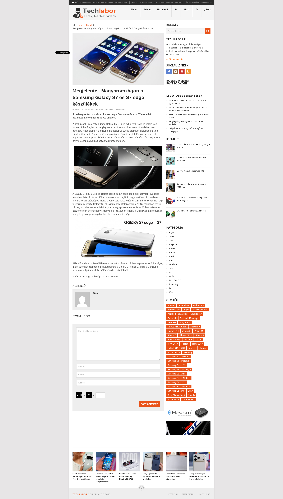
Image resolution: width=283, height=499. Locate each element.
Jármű (171, 236)
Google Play (185, 322)
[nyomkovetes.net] (188, 419)
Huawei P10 (173, 331)
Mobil (134, 9)
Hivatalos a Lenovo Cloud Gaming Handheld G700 (145, 2)
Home (80, 25)
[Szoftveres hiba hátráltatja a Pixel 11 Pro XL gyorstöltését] (83, 461)
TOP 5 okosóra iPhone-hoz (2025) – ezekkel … (193, 146)
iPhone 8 (200, 335)
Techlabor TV (175, 280)
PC (176, 9)
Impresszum (188, 494)
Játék (208, 9)
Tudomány (173, 284)
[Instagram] (175, 71)
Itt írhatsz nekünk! (174, 59)
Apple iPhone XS (200, 309)
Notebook (162, 9)
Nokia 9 (185, 344)
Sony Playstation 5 (176, 395)
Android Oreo (174, 309)
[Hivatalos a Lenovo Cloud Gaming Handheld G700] (129, 461)
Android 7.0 (198, 305)
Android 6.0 (184, 305)
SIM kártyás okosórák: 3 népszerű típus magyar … (192, 199)
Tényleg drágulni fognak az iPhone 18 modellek (198, 2)
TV (196, 9)
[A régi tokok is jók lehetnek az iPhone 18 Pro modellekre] (199, 461)
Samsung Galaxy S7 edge (179, 369)
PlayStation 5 (174, 352)
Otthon (172, 268)
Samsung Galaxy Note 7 (178, 356)
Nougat (192, 348)
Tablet (147, 9)
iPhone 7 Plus (186, 335)
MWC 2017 (173, 344)
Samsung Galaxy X (176, 391)
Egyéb (171, 232)
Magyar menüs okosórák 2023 (190, 171)
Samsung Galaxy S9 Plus (179, 386)
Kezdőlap (173, 494)
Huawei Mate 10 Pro (177, 327)
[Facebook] (169, 71)
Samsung (188, 352)
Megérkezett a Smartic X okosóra (191, 211)
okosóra (202, 348)
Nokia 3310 (197, 344)
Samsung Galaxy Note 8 (178, 361)
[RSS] (188, 71)
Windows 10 (173, 399)
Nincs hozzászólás (116, 109)
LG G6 (198, 339)
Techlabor (80, 494)
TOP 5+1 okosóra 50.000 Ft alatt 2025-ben (192, 159)
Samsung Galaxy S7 (177, 365)
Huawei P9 (195, 327)
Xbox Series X (188, 399)
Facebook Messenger (189, 318)
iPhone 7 (172, 335)
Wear (171, 292)
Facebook (172, 318)
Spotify (191, 395)
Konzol (172, 252)
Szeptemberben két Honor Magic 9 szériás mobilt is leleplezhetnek (82, 2)
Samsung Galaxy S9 (177, 382)
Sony (190, 391)
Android (171, 305)
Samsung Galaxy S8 (177, 374)
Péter (77, 109)
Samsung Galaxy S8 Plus (179, 378)
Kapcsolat (204, 494)
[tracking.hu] (188, 434)
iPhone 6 (186, 331)
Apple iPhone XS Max (177, 314)
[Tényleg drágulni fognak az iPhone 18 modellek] (153, 461)
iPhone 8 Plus (174, 339)
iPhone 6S (198, 331)
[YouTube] (182, 71)
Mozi (186, 9)
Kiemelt (172, 248)
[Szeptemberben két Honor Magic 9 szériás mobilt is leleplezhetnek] (106, 461)
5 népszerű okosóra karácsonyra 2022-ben (191, 185)
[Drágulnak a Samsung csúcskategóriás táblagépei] (176, 461)
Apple (186, 309)
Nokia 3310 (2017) (176, 348)
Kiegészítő (173, 244)
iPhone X (188, 339)
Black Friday (196, 314)
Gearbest (172, 322)
